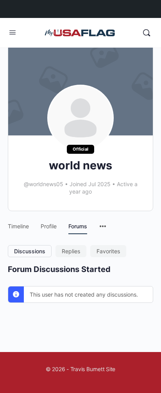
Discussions (29, 251)
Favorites (108, 251)
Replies (71, 251)
